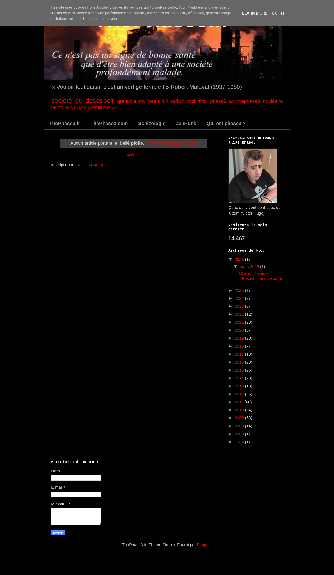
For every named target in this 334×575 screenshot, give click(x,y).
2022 (240, 314)
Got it (278, 13)
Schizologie (151, 123)
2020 (240, 330)
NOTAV (78, 107)
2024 (240, 298)
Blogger (204, 545)
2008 (240, 426)
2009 (240, 418)
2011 (239, 402)
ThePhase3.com (109, 123)
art (232, 101)
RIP (106, 107)
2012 (240, 394)
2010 (240, 410)
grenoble (126, 101)
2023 (240, 306)
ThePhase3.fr (64, 123)
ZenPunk (186, 123)
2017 (240, 354)
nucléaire (273, 101)
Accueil (133, 155)
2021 (240, 322)
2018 (240, 346)
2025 (240, 290)
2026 (240, 259)
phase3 (218, 101)
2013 (240, 386)
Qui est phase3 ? (226, 123)
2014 (240, 378)
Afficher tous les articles (171, 143)
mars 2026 (250, 266)
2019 (240, 338)
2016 (240, 362)
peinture (60, 107)
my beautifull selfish (161, 101)
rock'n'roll (197, 101)
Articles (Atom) (89, 165)
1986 (240, 442)
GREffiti (95, 107)
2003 (240, 434)
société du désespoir (82, 100)
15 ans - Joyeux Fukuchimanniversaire (260, 276)
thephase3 (248, 101)
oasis (115, 108)
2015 (240, 370)
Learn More (254, 13)
